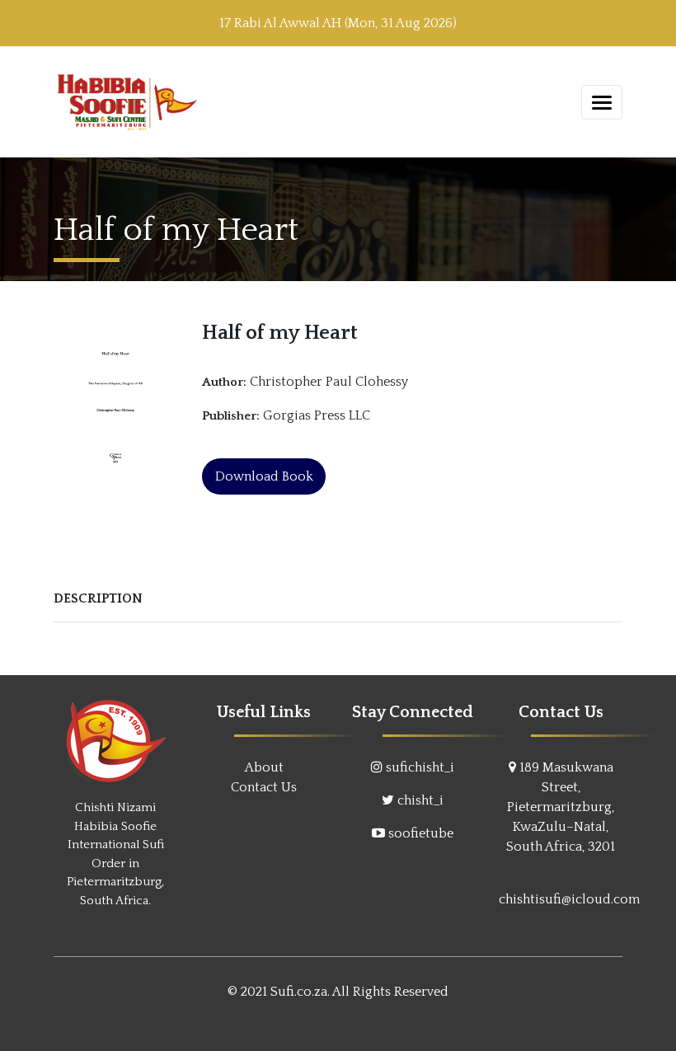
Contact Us (264, 787)
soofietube (420, 833)
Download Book (264, 476)
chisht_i (420, 800)
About (264, 767)
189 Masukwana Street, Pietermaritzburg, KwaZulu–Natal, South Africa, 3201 (560, 807)
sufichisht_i (420, 767)
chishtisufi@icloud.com (569, 899)
